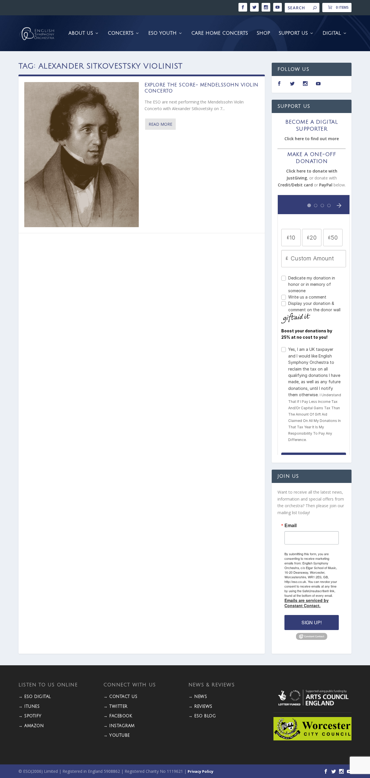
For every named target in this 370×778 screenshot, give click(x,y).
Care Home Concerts (219, 33)
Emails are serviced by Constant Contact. (306, 602)
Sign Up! (311, 622)
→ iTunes (29, 706)
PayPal (325, 185)
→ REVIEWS (200, 706)
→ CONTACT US (120, 696)
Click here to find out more (311, 138)
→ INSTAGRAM (119, 726)
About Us (81, 33)
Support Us (293, 33)
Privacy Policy (200, 771)
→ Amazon (31, 726)
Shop (263, 33)
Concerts (121, 33)
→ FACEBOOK (117, 716)
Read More (160, 124)
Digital (332, 33)
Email (290, 525)
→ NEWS (197, 696)
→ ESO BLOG (202, 716)
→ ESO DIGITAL (34, 696)
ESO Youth (162, 33)
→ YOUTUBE (116, 735)
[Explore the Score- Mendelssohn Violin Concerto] (81, 154)
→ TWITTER (115, 706)
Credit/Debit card (295, 185)
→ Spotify (30, 716)
